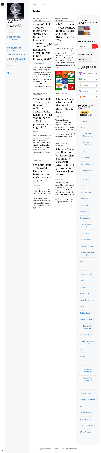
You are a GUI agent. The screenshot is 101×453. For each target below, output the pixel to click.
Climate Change (86, 164)
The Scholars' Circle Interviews (40, 19)
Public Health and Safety (87, 342)
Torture (83, 406)
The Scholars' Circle (14, 21)
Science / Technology (87, 370)
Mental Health (85, 287)
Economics (84, 198)
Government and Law (87, 253)
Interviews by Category (14, 49)
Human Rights (85, 274)
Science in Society (86, 387)
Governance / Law (86, 246)
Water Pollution (86, 432)
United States (85, 412)
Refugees (83, 356)
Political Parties (85, 313)
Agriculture (84, 127)
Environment (85, 218)
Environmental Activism (87, 225)
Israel (82, 280)
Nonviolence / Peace (87, 300)
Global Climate (85, 239)
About (10, 33)
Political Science (86, 319)
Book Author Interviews (14, 38)
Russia (82, 363)
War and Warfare (86, 425)
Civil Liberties (85, 157)
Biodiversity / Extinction (87, 143)
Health (82, 261)
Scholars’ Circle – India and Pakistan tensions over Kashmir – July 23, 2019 (42, 172)
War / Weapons (85, 419)
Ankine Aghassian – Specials (17, 60)
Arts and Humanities (87, 134)
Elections (83, 211)
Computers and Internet (87, 171)
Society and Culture (87, 399)
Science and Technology (87, 379)
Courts (82, 186)
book (82, 151)
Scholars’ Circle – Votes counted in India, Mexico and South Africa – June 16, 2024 (65, 32)
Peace (82, 306)
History (83, 268)
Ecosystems (84, 205)
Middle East (84, 293)
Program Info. (14, 44)
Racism (82, 350)
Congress (83, 179)
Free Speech (84, 233)
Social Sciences (85, 393)
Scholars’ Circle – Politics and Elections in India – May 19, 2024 (64, 105)
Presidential (84, 335)
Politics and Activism (87, 327)
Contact (11, 66)
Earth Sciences (85, 192)
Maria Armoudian (16, 55)
